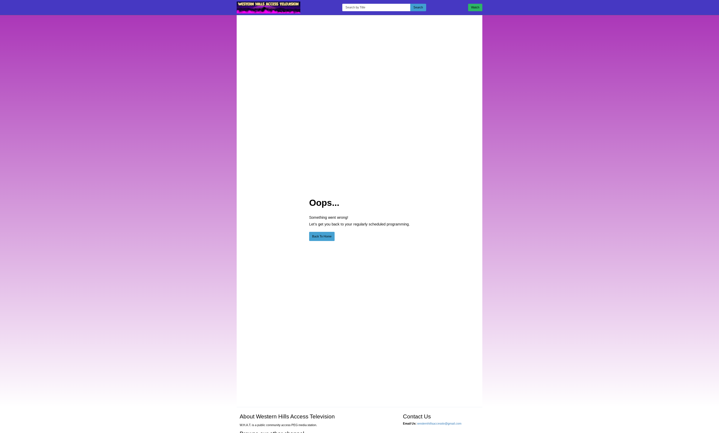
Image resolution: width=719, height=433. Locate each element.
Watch (475, 7)
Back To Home (322, 236)
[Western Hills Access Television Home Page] (268, 7)
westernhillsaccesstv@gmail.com (439, 423)
